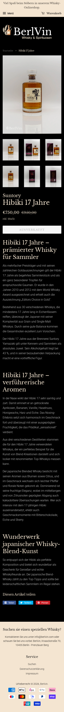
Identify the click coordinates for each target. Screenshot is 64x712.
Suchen (32, 664)
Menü (10, 13)
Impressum (32, 673)
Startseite (8, 50)
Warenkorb (53, 13)
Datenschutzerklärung (32, 668)
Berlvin (44, 683)
